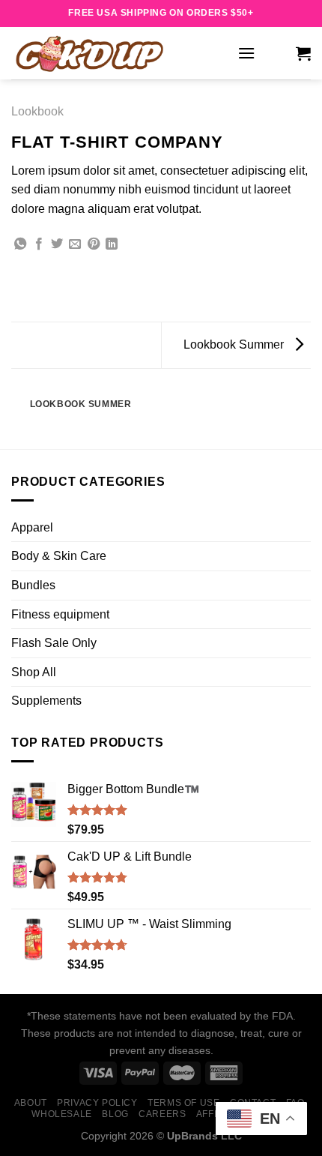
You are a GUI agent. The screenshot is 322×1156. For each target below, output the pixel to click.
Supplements (46, 700)
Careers (162, 1114)
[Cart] (303, 53)
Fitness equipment (60, 614)
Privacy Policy (97, 1103)
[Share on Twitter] (57, 244)
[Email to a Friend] (75, 244)
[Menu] (246, 52)
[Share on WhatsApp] (20, 244)
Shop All (33, 672)
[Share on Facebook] (39, 244)
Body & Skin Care (58, 556)
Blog (115, 1114)
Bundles (33, 585)
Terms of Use (183, 1103)
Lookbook (37, 111)
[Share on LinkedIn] (112, 244)
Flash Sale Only (54, 642)
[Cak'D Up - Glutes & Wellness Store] (118, 53)
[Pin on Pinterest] (94, 244)
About (30, 1103)
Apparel (32, 527)
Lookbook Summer (235, 344)
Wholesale (61, 1114)
